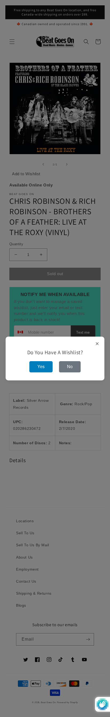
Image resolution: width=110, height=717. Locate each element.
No (70, 366)
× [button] (97, 344)
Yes (41, 366)
